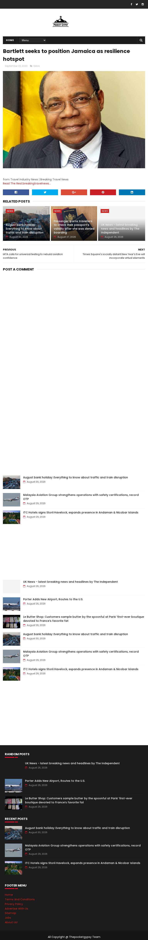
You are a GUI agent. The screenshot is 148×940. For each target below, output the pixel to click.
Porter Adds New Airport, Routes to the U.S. (53, 599)
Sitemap (10, 913)
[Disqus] (74, 321)
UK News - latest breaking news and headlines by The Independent (120, 228)
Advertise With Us (16, 909)
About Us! (11, 922)
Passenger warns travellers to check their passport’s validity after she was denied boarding (74, 226)
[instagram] (142, 4)
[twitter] (136, 4)
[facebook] (131, 4)
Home (10, 40)
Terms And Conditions (20, 899)
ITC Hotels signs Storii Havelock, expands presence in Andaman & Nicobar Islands (80, 512)
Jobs (8, 918)
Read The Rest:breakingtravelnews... (27, 183)
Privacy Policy (14, 904)
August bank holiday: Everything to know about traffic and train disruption (24, 228)
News (37, 66)
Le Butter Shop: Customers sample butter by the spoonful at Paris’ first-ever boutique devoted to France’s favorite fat (78, 800)
